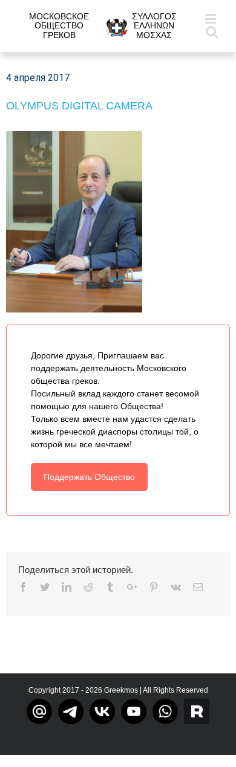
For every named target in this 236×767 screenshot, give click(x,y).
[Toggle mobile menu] (211, 18)
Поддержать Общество (89, 477)
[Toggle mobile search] (212, 31)
